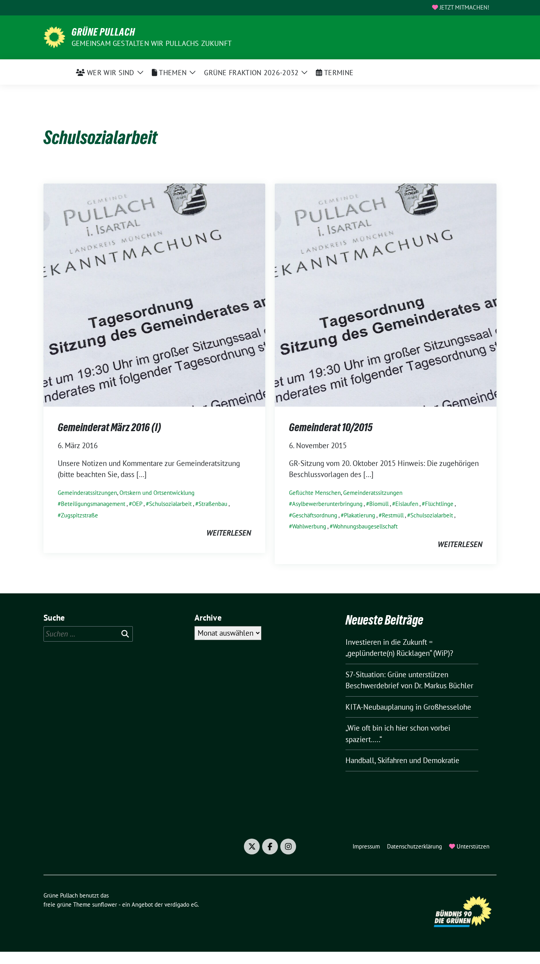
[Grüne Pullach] (54, 36)
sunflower (104, 904)
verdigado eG (181, 904)
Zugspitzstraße (79, 515)
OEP (137, 504)
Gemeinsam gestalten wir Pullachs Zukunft (152, 43)
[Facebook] (270, 846)
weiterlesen (228, 533)
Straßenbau (212, 504)
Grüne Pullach (103, 32)
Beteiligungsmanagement (93, 504)
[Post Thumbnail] (154, 294)
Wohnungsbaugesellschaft (365, 526)
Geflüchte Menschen (315, 492)
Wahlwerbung (309, 526)
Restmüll (393, 515)
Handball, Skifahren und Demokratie (402, 760)
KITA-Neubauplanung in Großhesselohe (408, 707)
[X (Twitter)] (252, 846)
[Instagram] (288, 846)
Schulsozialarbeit (170, 504)
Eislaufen (406, 504)
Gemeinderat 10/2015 (330, 427)
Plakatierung (359, 515)
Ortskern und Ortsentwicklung (156, 492)
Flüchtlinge (439, 504)
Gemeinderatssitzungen (87, 492)
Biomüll (379, 504)
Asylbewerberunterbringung (327, 504)
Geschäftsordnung (314, 515)
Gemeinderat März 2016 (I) (109, 427)
